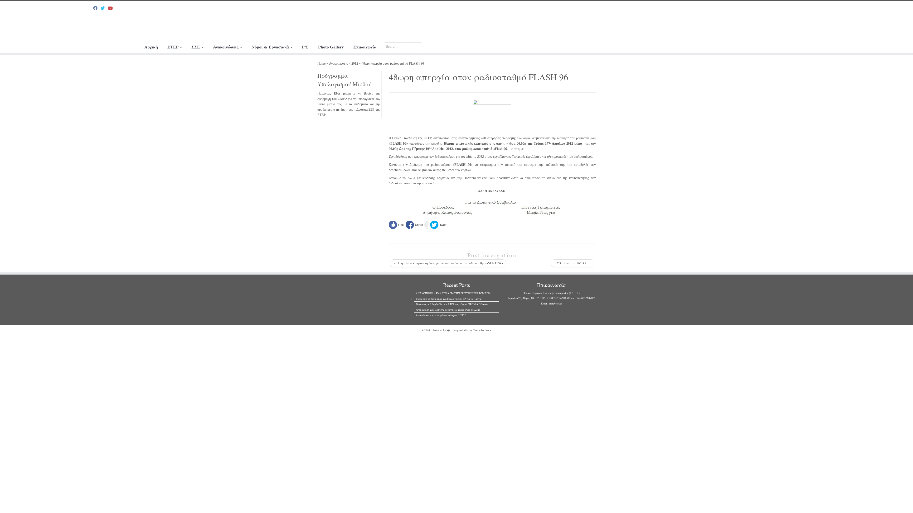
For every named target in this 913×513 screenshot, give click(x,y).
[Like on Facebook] (396, 225)
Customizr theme (482, 330)
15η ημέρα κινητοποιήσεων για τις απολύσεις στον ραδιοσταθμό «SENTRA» (448, 263)
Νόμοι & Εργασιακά (271, 47)
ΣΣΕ (196, 47)
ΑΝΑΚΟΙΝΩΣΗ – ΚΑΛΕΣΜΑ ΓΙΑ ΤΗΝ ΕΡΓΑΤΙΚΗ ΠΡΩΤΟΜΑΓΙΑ (453, 293)
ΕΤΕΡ (173, 47)
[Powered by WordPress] (448, 329)
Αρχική (151, 47)
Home (321, 63)
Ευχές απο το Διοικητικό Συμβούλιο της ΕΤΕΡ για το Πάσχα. (449, 298)
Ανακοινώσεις (226, 47)
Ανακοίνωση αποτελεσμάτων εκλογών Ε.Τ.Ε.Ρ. (441, 315)
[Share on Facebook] (414, 225)
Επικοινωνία (364, 47)
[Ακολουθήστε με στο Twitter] (104, 8)
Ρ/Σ (305, 47)
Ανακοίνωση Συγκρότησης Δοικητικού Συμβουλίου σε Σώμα (448, 309)
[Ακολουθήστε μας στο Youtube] (112, 8)
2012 (354, 63)
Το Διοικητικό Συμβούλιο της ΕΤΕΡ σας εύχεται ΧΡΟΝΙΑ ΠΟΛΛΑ (452, 304)
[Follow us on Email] (119, 8)
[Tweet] (438, 225)
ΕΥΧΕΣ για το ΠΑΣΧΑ (572, 263)
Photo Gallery (331, 47)
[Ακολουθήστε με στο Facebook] (97, 8)
